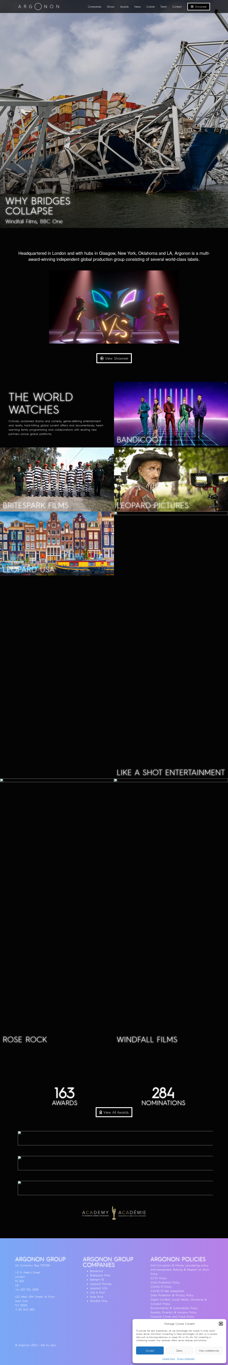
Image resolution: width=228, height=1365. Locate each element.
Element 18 (97, 1279)
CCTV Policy (159, 1278)
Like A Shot (97, 1292)
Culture (150, 6)
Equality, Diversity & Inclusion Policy (174, 1312)
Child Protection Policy (165, 1282)
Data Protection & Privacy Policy (172, 1295)
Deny (179, 1350)
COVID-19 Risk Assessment (167, 1291)
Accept (150, 1350)
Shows (110, 6)
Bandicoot (96, 1271)
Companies (94, 6)
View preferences (209, 1350)
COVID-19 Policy (161, 1286)
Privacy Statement (186, 1358)
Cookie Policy (168, 1358)
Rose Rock (96, 1296)
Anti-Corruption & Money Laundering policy (179, 1265)
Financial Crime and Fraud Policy (172, 1316)
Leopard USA (99, 1288)
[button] (221, 1323)
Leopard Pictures (101, 1284)
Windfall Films (98, 1301)
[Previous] (10, 114)
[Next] (217, 114)
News (137, 6)
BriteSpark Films (100, 1275)
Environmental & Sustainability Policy (174, 1308)
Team (163, 6)
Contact (177, 6)
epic (53, 1345)
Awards (124, 6)
